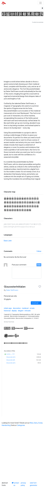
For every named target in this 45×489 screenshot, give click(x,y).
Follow (39, 251)
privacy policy (23, 484)
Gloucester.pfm (10, 363)
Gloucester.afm (10, 357)
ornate (32, 308)
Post (38, 265)
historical (7, 311)
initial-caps (8, 308)
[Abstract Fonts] (4, 2)
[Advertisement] (22, 50)
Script (40, 423)
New (31, 423)
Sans (36, 423)
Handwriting (6, 425)
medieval (25, 308)
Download (35, 303)
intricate (28, 311)
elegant (20, 311)
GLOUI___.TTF (10, 354)
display (14, 311)
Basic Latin (8, 241)
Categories (21, 425)
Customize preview (37, 22)
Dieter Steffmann (12, 290)
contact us (16, 484)
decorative (17, 308)
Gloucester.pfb (10, 360)
